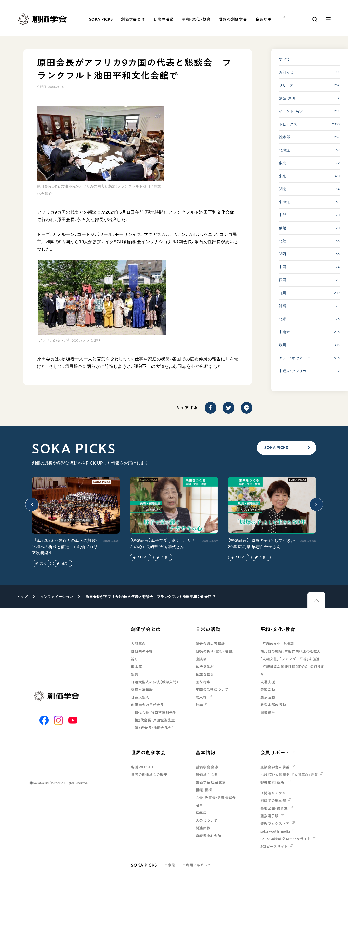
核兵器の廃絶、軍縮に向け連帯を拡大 (290, 651)
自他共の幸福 (142, 651)
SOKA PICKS (101, 19)
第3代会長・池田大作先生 (155, 728)
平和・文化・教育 (196, 19)
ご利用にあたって (196, 865)
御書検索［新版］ (273, 782)
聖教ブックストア (274, 823)
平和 (165, 557)
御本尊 (136, 667)
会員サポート (275, 752)
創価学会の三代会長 (147, 705)
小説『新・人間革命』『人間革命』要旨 (289, 775)
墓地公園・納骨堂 (274, 808)
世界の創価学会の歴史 (149, 775)
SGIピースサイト (274, 846)
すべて (284, 59)
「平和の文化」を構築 (277, 644)
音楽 (64, 563)
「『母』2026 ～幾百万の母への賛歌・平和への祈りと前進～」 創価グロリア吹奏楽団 (65, 546)
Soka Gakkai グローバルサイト (285, 839)
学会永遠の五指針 (210, 644)
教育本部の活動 (273, 705)
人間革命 (138, 644)
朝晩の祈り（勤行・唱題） (215, 651)
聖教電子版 (269, 816)
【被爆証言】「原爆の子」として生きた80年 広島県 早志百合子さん (261, 543)
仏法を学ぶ (205, 667)
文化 (43, 563)
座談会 (201, 659)
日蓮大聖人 (140, 697)
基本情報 (206, 752)
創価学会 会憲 (207, 767)
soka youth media (275, 831)
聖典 (134, 674)
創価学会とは (133, 19)
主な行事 (203, 682)
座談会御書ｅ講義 (274, 767)
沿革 (199, 805)
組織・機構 (204, 790)
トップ (22, 597)
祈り (134, 659)
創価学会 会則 (207, 775)
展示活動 (267, 697)
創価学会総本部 (273, 800)
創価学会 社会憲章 (211, 782)
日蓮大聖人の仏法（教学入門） (154, 682)
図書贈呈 (267, 712)
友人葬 (201, 697)
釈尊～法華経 (142, 689)
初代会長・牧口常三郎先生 (155, 712)
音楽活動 (267, 689)
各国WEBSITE (142, 767)
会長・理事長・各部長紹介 (216, 797)
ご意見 (169, 865)
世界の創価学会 (233, 19)
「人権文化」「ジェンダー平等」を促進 (290, 659)
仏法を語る (205, 674)
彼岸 (199, 705)
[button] (32, 504)
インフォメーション (56, 597)
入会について (207, 820)
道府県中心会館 (208, 836)
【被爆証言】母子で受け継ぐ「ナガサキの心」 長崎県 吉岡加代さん (162, 543)
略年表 (201, 813)
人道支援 (267, 682)
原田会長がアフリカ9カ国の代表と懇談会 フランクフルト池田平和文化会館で (150, 597)
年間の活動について (212, 689)
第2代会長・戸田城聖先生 (155, 720)
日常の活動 (163, 19)
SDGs (142, 557)
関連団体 (203, 828)
